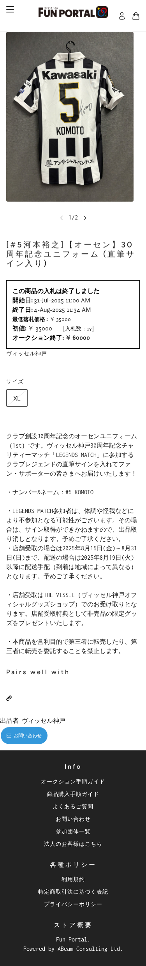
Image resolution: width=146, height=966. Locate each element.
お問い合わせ (73, 818)
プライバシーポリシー (73, 904)
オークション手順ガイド (73, 781)
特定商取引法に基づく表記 (73, 891)
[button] (9, 698)
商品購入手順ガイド (73, 793)
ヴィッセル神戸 (26, 353)
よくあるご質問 (73, 806)
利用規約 (73, 879)
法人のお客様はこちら (73, 843)
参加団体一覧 (73, 831)
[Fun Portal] (73, 12)
